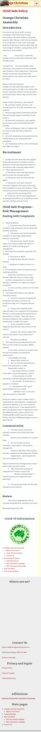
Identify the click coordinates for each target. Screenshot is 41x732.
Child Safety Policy (9, 678)
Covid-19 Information (14, 553)
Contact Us (10, 556)
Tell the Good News (11, 571)
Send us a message (9, 657)
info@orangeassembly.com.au (18, 647)
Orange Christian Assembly (14, 548)
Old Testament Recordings (16, 566)
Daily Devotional (12, 561)
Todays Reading (10, 714)
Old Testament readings (15, 719)
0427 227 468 (21, 652)
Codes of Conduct (8, 673)
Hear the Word (9, 568)
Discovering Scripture (12, 558)
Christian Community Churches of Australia (18, 698)
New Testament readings (15, 563)
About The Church (13, 550)
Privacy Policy (7, 668)
